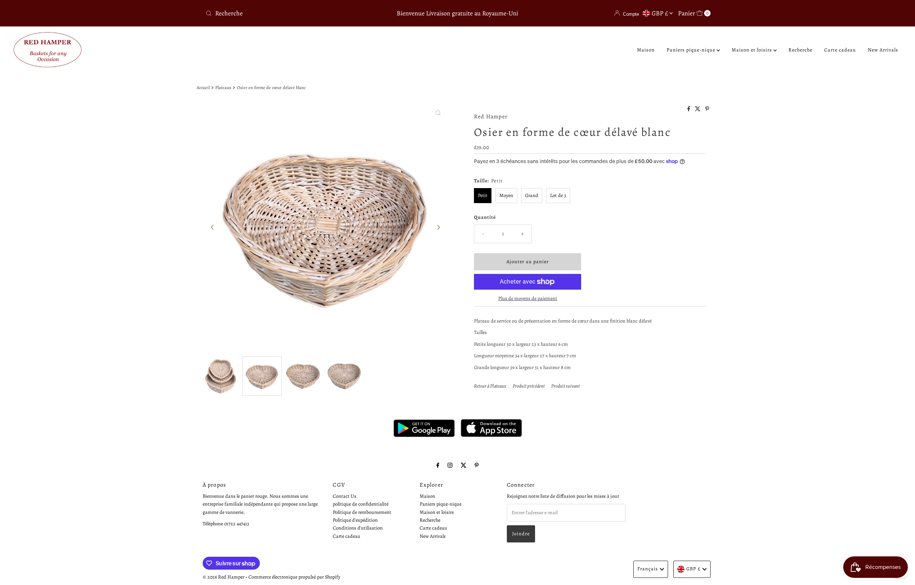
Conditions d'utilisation (358, 528)
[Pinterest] (477, 465)
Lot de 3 (558, 195)
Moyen (506, 195)
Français (647, 568)
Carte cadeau (840, 49)
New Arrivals (883, 49)
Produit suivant (565, 386)
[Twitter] (463, 465)
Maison (646, 49)
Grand (531, 195)
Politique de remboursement (362, 512)
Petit (483, 195)
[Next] (438, 227)
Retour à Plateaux (490, 386)
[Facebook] (437, 465)
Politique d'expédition (355, 520)
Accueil (203, 87)
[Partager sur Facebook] (689, 109)
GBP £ (660, 13)
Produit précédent (529, 386)
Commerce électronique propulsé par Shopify (294, 577)
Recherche (800, 49)
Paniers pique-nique (692, 49)
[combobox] (286, 13)
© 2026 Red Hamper (223, 577)
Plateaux (223, 87)
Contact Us (344, 496)
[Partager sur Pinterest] (707, 109)
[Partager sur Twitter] (698, 109)
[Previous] (213, 227)
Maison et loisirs (752, 49)
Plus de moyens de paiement (527, 298)
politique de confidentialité (361, 504)
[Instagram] (449, 465)
